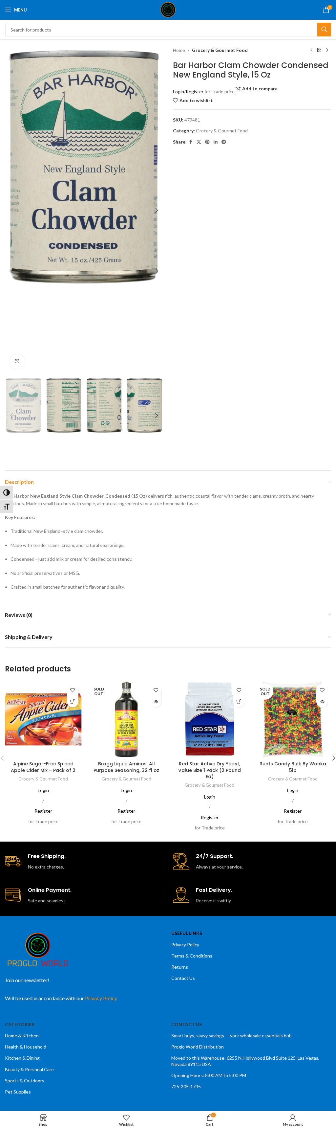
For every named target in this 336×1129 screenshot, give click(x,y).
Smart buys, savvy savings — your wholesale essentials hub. (232, 1035)
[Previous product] (311, 50)
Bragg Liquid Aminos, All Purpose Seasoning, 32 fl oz (126, 767)
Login (178, 91)
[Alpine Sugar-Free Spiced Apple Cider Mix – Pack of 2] (43, 719)
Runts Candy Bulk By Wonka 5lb (293, 767)
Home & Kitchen (22, 1035)
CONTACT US (186, 1024)
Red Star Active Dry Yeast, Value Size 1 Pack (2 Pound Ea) (209, 770)
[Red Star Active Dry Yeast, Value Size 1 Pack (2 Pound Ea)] (209, 719)
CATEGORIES (19, 1024)
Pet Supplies (18, 1092)
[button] (11, 210)
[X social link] (199, 142)
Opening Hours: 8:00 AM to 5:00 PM (208, 1075)
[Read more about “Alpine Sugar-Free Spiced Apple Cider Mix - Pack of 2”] (72, 701)
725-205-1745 (186, 1086)
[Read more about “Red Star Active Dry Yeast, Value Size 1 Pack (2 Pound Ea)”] (239, 701)
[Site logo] (168, 9)
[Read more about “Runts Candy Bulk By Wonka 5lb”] (322, 701)
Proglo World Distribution (197, 1047)
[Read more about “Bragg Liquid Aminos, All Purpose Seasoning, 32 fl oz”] (155, 701)
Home (179, 50)
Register (194, 91)
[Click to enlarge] (17, 361)
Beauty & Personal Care (29, 1069)
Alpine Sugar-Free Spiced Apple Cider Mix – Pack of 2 (43, 767)
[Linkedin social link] (216, 142)
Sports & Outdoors (24, 1080)
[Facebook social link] (191, 142)
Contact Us (183, 978)
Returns (179, 967)
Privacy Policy (185, 944)
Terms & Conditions (191, 956)
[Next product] (327, 50)
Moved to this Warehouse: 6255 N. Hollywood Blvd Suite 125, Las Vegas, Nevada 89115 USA (245, 1061)
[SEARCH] (324, 29)
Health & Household (25, 1047)
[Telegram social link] (224, 142)
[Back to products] (319, 50)
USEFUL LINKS (186, 933)
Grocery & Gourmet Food (220, 50)
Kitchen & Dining (22, 1058)
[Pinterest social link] (207, 142)
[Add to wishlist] (72, 690)
